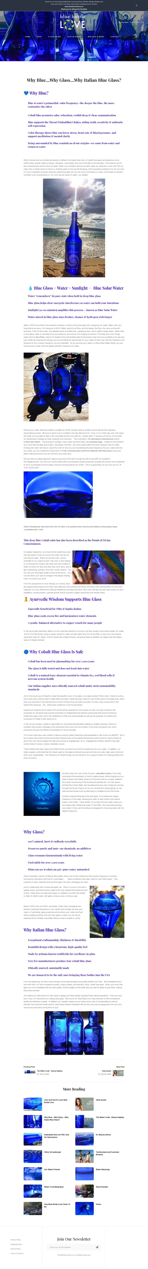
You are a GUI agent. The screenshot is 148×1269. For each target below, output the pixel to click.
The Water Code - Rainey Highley (50, 1071)
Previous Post (29, 1067)
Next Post (120, 1067)
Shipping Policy (16, 1244)
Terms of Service (17, 1253)
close (11, 5)
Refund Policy (16, 1249)
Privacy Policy (16, 1240)
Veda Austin (106, 1071)
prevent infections (109, 713)
